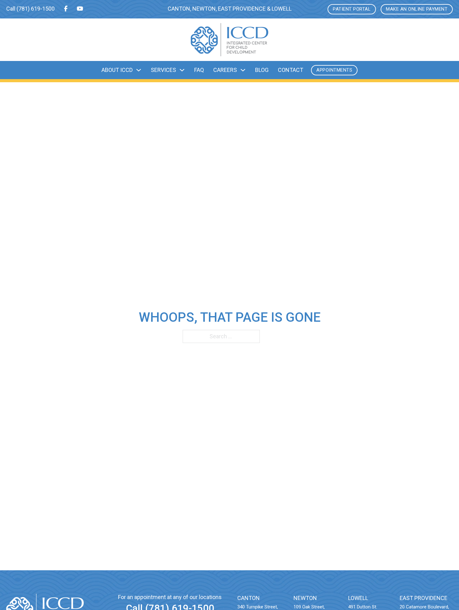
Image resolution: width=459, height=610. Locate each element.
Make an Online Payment (416, 9)
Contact (290, 70)
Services (163, 70)
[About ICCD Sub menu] (138, 70)
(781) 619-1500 (36, 8)
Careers (225, 70)
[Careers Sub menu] (243, 70)
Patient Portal (352, 9)
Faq (199, 70)
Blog (262, 70)
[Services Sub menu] (182, 70)
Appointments (334, 70)
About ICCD (117, 70)
